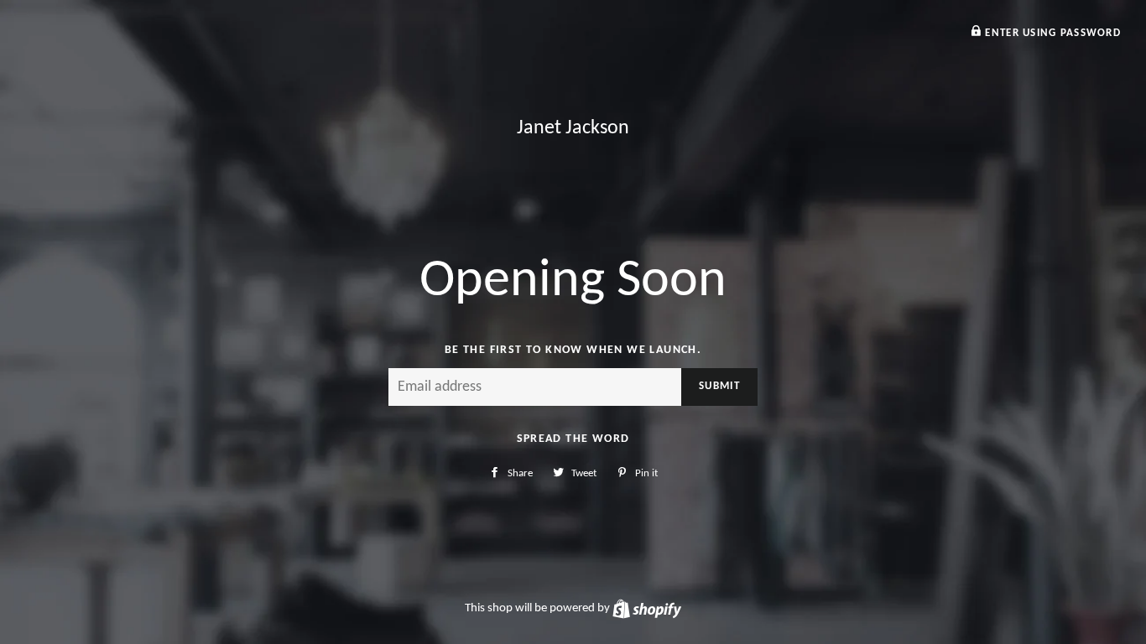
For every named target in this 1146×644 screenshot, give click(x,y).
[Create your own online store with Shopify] (646, 608)
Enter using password (1051, 33)
